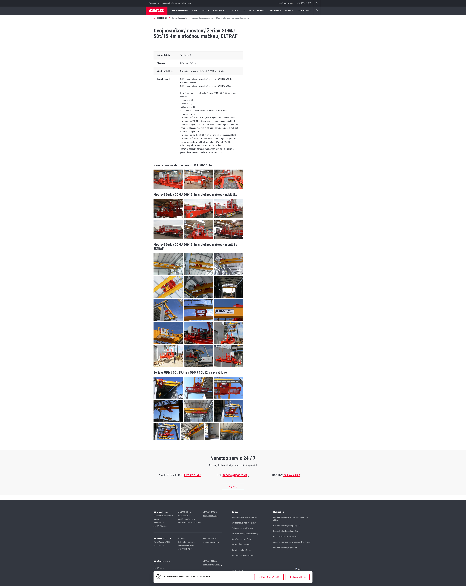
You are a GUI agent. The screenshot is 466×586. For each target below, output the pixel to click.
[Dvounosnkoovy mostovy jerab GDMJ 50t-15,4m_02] (198, 399)
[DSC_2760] (168, 189)
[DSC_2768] (228, 189)
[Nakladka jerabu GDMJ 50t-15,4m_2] (198, 218)
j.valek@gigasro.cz (210, 542)
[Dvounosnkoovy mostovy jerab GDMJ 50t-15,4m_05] (198, 422)
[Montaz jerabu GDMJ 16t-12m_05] (198, 298)
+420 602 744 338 (210, 561)
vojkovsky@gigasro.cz (211, 565)
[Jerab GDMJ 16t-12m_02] (211, 440)
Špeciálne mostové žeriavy (242, 539)
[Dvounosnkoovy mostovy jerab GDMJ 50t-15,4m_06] (228, 422)
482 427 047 (192, 475)
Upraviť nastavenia (269, 577)
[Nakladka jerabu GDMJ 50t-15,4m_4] (168, 239)
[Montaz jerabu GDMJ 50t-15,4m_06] (198, 344)
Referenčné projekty (179, 18)
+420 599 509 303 (210, 538)
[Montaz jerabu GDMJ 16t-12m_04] (168, 298)
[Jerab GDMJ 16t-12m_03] (231, 440)
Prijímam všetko (297, 577)
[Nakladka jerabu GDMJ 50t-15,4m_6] (228, 239)
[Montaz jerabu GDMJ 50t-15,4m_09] (198, 367)
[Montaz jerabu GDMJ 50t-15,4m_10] (228, 367)
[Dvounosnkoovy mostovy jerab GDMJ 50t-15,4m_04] (168, 422)
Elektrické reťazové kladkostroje (286, 536)
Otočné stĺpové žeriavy (241, 544)
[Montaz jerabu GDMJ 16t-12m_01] (168, 275)
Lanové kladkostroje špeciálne (285, 547)
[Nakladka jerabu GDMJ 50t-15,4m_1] (168, 218)
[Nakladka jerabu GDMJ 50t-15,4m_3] (228, 218)
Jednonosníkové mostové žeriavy (245, 517)
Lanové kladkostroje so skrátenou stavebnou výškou (290, 518)
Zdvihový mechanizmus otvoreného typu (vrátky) (292, 542)
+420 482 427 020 (304, 3)
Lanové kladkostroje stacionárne (285, 531)
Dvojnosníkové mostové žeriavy (244, 523)
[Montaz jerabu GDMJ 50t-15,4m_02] (168, 321)
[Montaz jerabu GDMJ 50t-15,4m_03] (198, 321)
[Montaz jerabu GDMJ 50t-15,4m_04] (228, 321)
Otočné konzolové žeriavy (242, 550)
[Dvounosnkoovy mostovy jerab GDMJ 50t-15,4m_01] (168, 399)
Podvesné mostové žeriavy (242, 528)
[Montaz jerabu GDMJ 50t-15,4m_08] (168, 367)
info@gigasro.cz (285, 3)
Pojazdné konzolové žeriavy (243, 555)
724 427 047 (291, 475)
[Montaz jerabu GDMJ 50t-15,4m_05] (168, 344)
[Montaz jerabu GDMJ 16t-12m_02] (198, 275)
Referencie (162, 18)
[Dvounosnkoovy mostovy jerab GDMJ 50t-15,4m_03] (228, 399)
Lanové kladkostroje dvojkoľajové (286, 525)
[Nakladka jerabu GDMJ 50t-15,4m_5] (198, 239)
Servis (233, 486)
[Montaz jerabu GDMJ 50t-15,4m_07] (228, 344)
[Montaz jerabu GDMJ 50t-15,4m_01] (228, 298)
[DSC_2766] (198, 189)
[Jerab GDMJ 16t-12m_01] (192, 440)
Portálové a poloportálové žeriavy (245, 534)
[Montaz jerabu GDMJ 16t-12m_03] (228, 275)
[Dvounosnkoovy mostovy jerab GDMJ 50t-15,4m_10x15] (167, 440)
